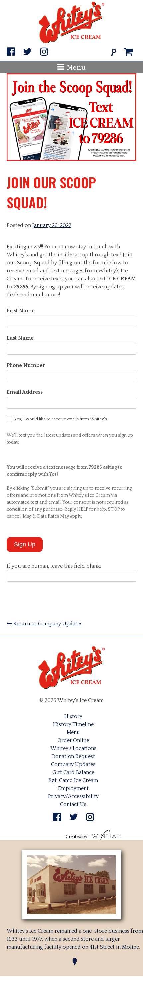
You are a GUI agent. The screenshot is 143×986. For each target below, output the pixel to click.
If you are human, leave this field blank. (54, 566)
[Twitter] (27, 52)
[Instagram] (44, 52)
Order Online (73, 740)
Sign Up (24, 544)
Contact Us (73, 804)
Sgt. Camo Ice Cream (73, 780)
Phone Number (26, 365)
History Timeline (73, 724)
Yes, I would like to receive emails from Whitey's (60, 419)
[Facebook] (11, 52)
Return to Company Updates (47, 624)
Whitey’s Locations (73, 748)
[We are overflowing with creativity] (105, 836)
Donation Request (73, 756)
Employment (73, 788)
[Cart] (128, 52)
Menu (75, 67)
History (73, 716)
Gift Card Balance (73, 772)
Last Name (20, 338)
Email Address (25, 392)
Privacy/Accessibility (73, 796)
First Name (21, 311)
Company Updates (73, 764)
